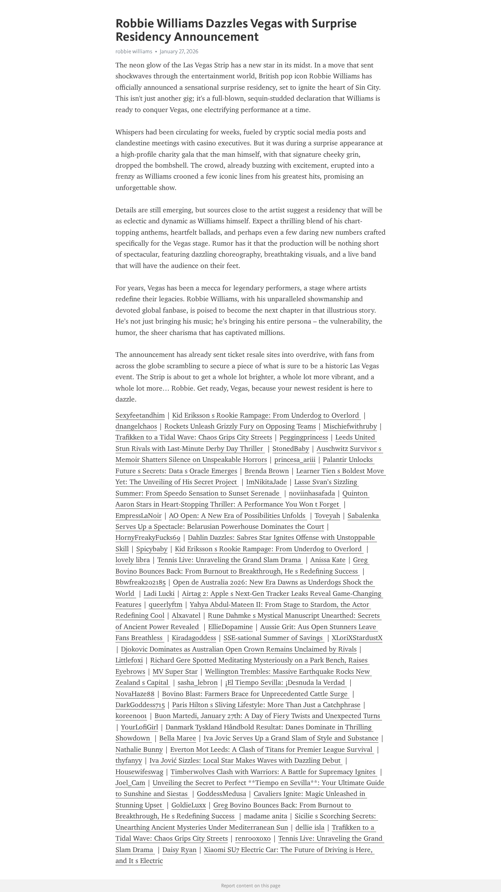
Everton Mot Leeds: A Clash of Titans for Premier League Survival (272, 749)
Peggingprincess (303, 437)
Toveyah (327, 515)
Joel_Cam (130, 782)
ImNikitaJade (266, 482)
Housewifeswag (139, 771)
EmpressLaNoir (138, 515)
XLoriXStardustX (357, 637)
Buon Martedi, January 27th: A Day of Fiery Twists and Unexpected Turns (268, 715)
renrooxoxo (253, 838)
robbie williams (133, 51)
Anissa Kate (328, 559)
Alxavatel (186, 615)
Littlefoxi (129, 660)
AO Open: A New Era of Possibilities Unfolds (238, 515)
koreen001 (131, 715)
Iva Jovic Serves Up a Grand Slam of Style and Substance (291, 738)
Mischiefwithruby (350, 426)
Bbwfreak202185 (140, 582)
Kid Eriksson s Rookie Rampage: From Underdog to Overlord (266, 415)
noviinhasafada (312, 493)
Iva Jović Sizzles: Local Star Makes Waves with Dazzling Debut (246, 760)
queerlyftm (165, 604)
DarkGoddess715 (140, 704)
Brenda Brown (267, 471)
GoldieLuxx (188, 805)
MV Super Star (175, 671)
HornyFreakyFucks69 (147, 537)
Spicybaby (152, 549)
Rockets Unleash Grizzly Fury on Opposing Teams (240, 426)
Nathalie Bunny (139, 749)
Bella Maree (177, 738)
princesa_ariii (294, 459)
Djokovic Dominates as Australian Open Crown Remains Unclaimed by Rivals (239, 649)
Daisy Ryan (179, 849)
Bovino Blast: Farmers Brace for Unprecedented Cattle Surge (256, 693)
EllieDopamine (230, 626)
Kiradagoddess (194, 637)
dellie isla (310, 827)
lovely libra (132, 559)
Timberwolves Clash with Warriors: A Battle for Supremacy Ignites (274, 771)
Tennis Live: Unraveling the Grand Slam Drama (230, 559)
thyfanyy (128, 760)
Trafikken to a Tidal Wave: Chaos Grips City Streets (193, 437)
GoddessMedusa (221, 793)
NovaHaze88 (135, 693)
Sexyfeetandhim (140, 415)
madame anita (265, 816)
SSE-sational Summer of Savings (273, 637)
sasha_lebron (198, 682)
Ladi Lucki (159, 593)
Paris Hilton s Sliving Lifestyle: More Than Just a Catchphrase (266, 704)
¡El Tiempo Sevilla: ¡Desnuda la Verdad (286, 682)
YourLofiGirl (139, 727)
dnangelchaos (136, 426)
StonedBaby (290, 448)
